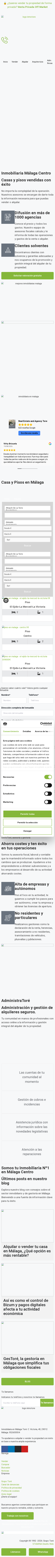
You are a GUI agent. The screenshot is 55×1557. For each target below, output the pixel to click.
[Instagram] (18, 1449)
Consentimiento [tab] (11, 731)
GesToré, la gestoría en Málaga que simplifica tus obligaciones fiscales (26, 1363)
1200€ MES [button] (27, 618)
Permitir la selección (27, 822)
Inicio (5, 62)
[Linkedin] (11, 1449)
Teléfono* (34, 695)
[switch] (48, 785)
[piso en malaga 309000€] (27, 658)
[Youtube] (24, 1449)
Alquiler (17, 499)
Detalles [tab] (27, 731)
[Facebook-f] (4, 1449)
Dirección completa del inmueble (17, 708)
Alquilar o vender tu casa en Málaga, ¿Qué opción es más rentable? (27, 1251)
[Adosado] (27, 522)
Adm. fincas (49, 61)
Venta (7, 499)
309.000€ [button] (27, 679)
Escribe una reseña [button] (29, 433)
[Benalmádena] (27, 510)
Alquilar (25, 62)
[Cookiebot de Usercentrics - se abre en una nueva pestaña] (40, 724)
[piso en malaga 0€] (27, 598)
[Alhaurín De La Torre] (27, 508)
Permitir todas (27, 814)
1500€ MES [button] (27, 647)
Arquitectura (37, 62)
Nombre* (5, 695)
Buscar (27, 545)
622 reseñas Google (26, 428)
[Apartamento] (27, 524)
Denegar (27, 831)
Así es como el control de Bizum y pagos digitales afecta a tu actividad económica (25, 1307)
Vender (15, 62)
